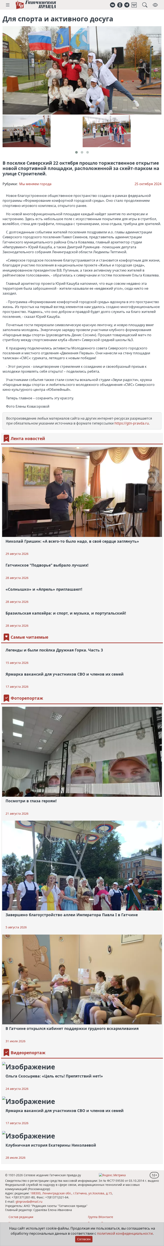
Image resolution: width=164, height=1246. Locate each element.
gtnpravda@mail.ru (29, 1201)
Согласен (84, 1239)
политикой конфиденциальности (125, 1233)
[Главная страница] (35, 5)
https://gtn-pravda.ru (131, 423)
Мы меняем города (35, 184)
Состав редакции (21, 1217)
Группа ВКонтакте (100, 1217)
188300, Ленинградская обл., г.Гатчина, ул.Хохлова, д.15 (71, 1193)
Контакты (15, 1223)
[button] (7, 4)
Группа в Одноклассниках (106, 1223)
